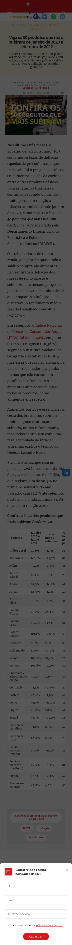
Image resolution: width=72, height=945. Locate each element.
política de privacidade (49, 925)
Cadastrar (36, 936)
